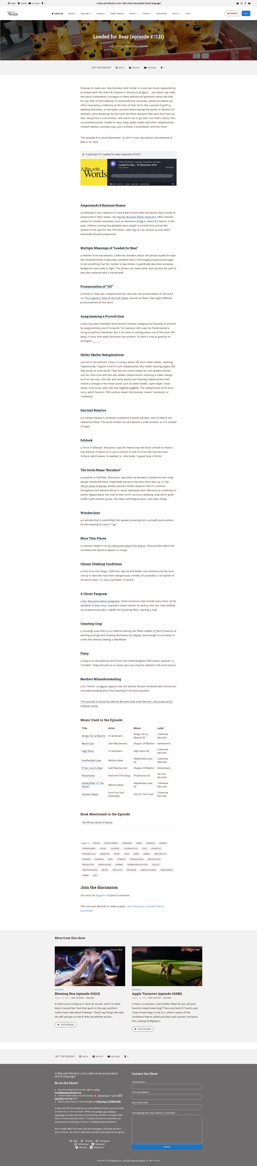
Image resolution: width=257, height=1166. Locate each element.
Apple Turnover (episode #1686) (157, 993)
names (136, 854)
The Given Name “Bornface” (100, 470)
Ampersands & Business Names (103, 205)
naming (146, 854)
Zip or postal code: (140, 1102)
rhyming (119, 865)
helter (117, 854)
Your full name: (139, 1082)
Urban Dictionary (148, 870)
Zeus (95, 875)
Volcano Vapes (90, 794)
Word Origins (166, 870)
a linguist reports (107, 686)
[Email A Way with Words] (238, 3)
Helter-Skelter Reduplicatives (102, 355)
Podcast (100, 13)
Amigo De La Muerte (93, 735)
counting (115, 848)
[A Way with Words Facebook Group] (245, 3)
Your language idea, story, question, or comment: (154, 1113)
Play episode (67, 1024)
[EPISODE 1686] (167, 966)
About (71, 13)
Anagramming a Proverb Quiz (102, 316)
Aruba (139, 843)
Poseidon (121, 859)
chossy (103, 848)
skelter (105, 870)
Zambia (85, 875)
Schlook (86, 440)
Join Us (175, 13)
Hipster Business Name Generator (136, 217)
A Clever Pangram (93, 594)
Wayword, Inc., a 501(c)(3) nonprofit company (128, 1160)
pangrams (99, 859)
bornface (150, 843)
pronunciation (136, 859)
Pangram (86, 859)
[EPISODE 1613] (90, 966)
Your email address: (141, 1092)
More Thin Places (93, 538)
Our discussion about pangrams (101, 601)
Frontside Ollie (88, 854)
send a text (103, 1095)
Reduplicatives (105, 865)
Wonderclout (90, 513)
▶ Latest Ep (57, 13)
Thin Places (117, 870)
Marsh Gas (88, 743)
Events (132, 13)
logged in (101, 895)
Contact (146, 13)
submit (167, 1146)
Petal (110, 859)
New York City (160, 854)
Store (188, 13)
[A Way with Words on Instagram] (242, 3)
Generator (104, 854)
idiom (126, 854)
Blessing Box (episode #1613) (77, 993)
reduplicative (88, 865)
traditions (131, 870)
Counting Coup (91, 624)
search (246, 13)
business (163, 843)
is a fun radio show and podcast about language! (128, 3)
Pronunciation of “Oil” (96, 286)
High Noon (88, 751)
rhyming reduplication (138, 865)
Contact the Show (145, 1074)
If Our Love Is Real (92, 768)
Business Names (88, 848)
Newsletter (161, 13)
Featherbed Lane (91, 760)
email (77, 1091)
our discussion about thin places (126, 545)
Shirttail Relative (93, 410)
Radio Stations (117, 13)
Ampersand (127, 843)
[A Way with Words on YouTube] (249, 3)
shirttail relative (89, 870)
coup (144, 848)
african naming (111, 843)
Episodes (85, 13)
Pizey (84, 653)
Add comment (131, 46)
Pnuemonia (88, 775)
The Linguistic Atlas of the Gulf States (106, 298)
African (96, 843)
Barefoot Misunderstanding (100, 679)
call (113, 1095)
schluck (155, 865)
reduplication (154, 859)
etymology (156, 848)
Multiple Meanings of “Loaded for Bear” (109, 248)
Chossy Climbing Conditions (101, 564)
